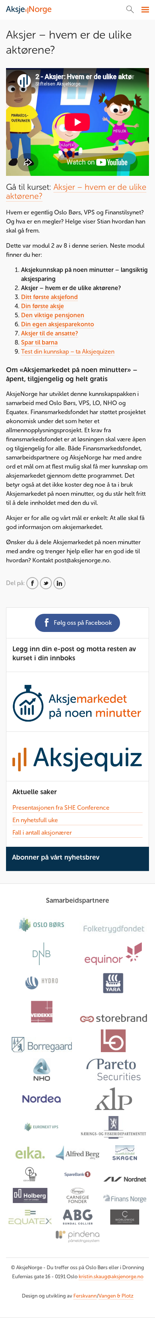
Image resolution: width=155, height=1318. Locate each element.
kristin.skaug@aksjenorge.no (111, 1276)
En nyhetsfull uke (35, 820)
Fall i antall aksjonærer (42, 832)
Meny (144, 10)
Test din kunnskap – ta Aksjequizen (67, 351)
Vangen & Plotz (116, 1296)
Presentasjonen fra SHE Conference (60, 807)
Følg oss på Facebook (83, 622)
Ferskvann (85, 1296)
